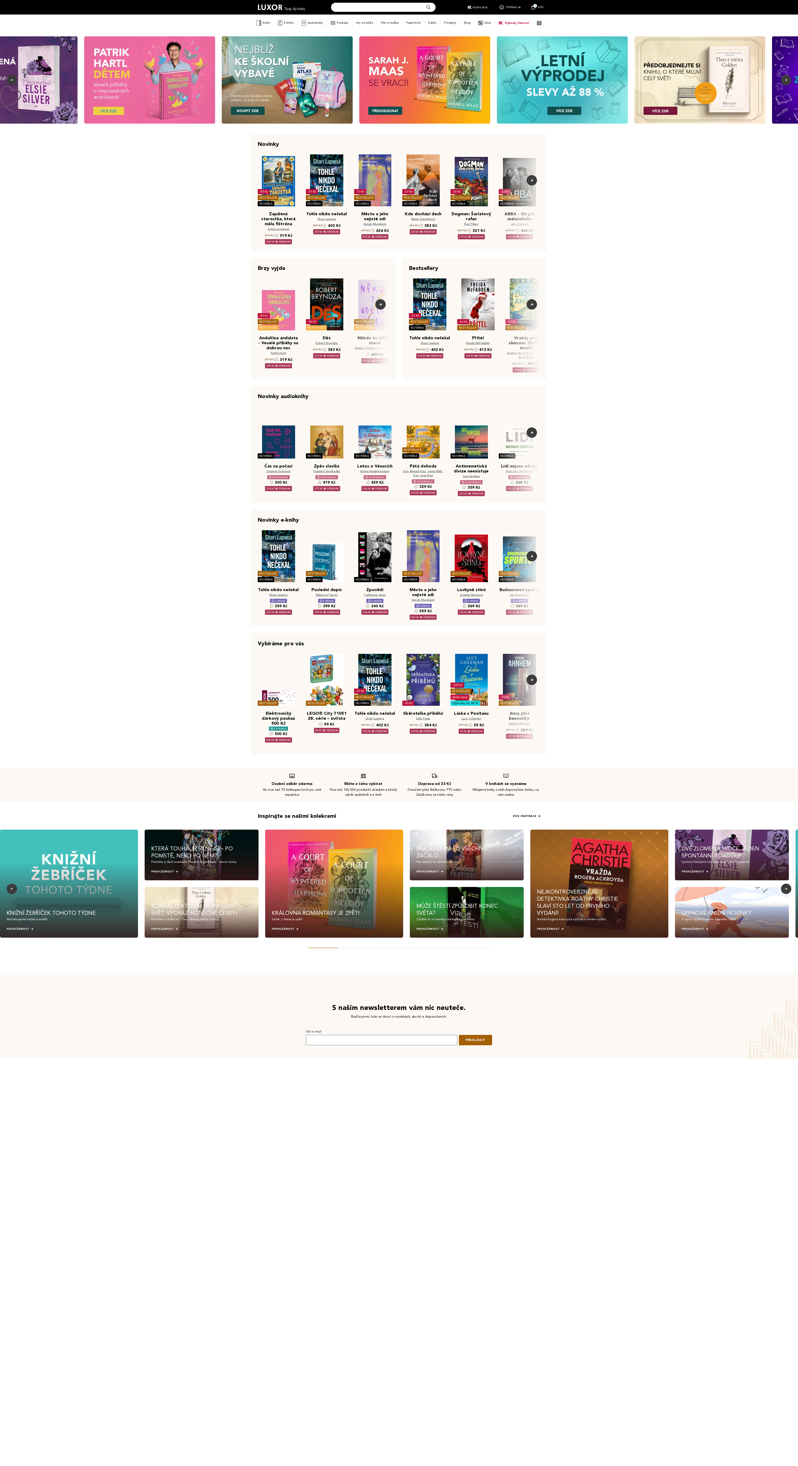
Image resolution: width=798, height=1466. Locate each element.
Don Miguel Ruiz (414, 471)
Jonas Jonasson (278, 229)
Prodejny (450, 23)
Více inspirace (525, 816)
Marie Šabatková (423, 219)
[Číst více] (149, 80)
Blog (467, 23)
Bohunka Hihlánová (519, 471)
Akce (487, 23)
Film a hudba (390, 23)
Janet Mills (434, 471)
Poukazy (343, 23)
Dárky (432, 23)
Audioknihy (315, 23)
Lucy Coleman (471, 718)
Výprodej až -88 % (465, 703)
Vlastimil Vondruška (326, 471)
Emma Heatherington (375, 471)
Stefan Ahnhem (519, 723)
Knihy (266, 23)
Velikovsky (388, 348)
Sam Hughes (471, 476)
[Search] (428, 7)
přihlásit (475, 1040)
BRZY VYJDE (268, 328)
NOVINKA (266, 203)
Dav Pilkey (471, 224)
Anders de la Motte (520, 353)
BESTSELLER (268, 197)
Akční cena (459, 697)
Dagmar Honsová (278, 471)
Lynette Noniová (471, 595)
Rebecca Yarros (326, 595)
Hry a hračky (364, 23)
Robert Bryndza (326, 343)
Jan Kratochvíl (519, 595)
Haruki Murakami (375, 224)
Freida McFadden (478, 343)
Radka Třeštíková (367, 348)
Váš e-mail (313, 1031)
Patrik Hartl (278, 353)
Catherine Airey (375, 595)
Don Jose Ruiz (423, 475)
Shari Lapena (327, 219)
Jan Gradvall (519, 224)
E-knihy (289, 23)
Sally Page (423, 718)
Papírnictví (413, 23)
